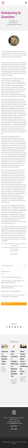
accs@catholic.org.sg (16, 423)
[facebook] (7, 327)
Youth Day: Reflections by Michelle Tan (11, 291)
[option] (4, 359)
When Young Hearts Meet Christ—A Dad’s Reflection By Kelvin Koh (11, 286)
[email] (21, 327)
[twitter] (10, 327)
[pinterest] (15, 327)
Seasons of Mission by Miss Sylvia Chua (11, 277)
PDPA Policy (14, 426)
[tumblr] (18, 327)
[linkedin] (12, 327)
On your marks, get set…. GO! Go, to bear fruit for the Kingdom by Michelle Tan (13, 295)
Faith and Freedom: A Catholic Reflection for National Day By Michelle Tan (12, 281)
